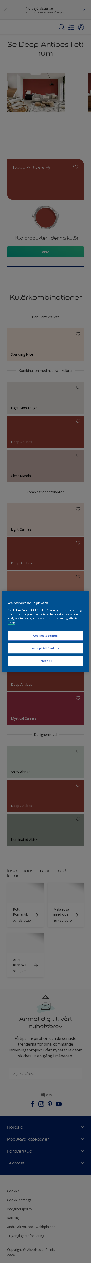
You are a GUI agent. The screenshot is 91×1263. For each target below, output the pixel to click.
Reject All (45, 660)
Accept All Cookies (45, 648)
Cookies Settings (45, 635)
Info (12, 622)
